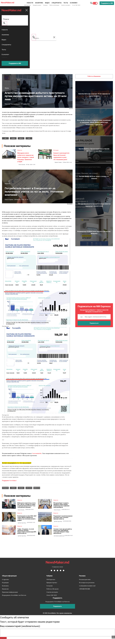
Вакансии (5, 589)
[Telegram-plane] (63, 570)
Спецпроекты (56, 3)
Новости (30, 3)
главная (13, 487)
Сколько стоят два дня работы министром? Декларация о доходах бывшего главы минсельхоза (62, 531)
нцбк (29, 138)
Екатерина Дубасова (59, 535)
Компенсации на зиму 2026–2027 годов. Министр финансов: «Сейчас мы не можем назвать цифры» (26, 518)
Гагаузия (45, 5)
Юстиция (55, 150)
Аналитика (39, 3)
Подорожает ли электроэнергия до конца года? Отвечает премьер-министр (62, 517)
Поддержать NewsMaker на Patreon (14, 595)
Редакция (5, 582)
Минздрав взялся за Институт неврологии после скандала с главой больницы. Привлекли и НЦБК (25, 157)
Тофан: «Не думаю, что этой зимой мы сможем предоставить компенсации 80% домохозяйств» (26, 531)
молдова (21, 487)
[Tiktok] (60, 570)
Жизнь (7, 88)
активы (13, 138)
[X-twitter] (54, 570)
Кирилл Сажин (58, 162)
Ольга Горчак (22, 164)
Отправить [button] (3, 638)
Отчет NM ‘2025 (76, 5)
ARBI (5, 138)
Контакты (5, 586)
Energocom (5, 487)
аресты (21, 138)
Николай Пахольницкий (12, 104)
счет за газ (29, 487)
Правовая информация (10, 592)
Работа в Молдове (54, 5)
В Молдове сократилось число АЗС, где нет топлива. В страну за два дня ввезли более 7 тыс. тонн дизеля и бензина (26, 505)
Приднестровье (37, 5)
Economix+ (74, 3)
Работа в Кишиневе (94, 76)
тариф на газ (37, 487)
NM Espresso (27, 5)
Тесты (65, 3)
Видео (47, 3)
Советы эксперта (65, 5)
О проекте (5, 579)
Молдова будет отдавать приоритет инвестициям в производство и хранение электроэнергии (61, 505)
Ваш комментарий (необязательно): (20, 626)
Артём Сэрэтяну (22, 522)
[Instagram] (57, 570)
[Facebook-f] (51, 570)
